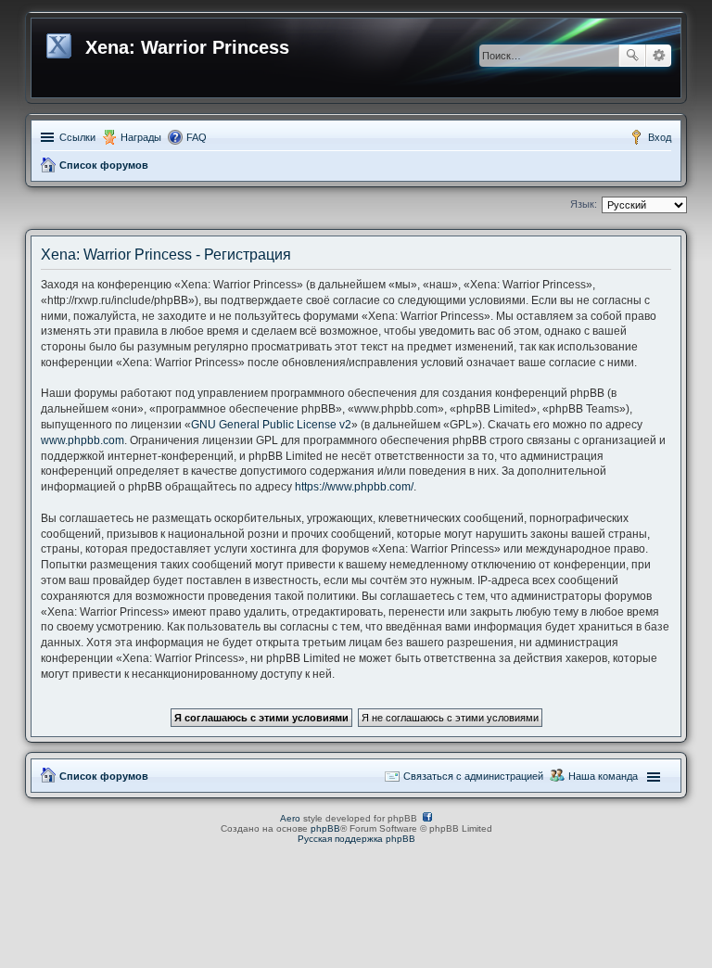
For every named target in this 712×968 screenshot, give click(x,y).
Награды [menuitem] (141, 137)
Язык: (583, 204)
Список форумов (103, 165)
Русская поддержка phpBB (356, 839)
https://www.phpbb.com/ (354, 486)
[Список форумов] (60, 42)
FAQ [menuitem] (196, 137)
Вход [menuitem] (659, 137)
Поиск (632, 56)
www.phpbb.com (82, 440)
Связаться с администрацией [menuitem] (473, 776)
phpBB (325, 828)
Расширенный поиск (658, 56)
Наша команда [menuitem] (603, 776)
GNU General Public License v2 (271, 424)
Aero (290, 818)
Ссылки (77, 137)
